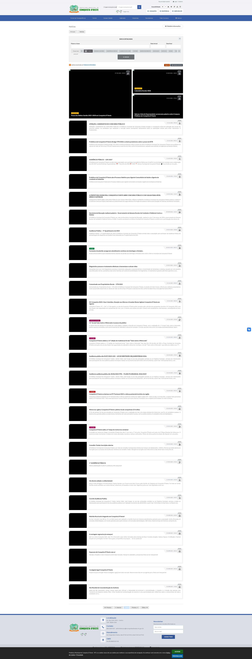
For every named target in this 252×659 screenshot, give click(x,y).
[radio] (88, 51)
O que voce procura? (110, 7)
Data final (169, 43)
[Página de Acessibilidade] (180, 7)
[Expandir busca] (180, 38)
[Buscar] (139, 7)
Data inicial (154, 43)
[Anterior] (81, 51)
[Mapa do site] (177, 7)
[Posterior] (179, 51)
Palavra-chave (75, 43)
